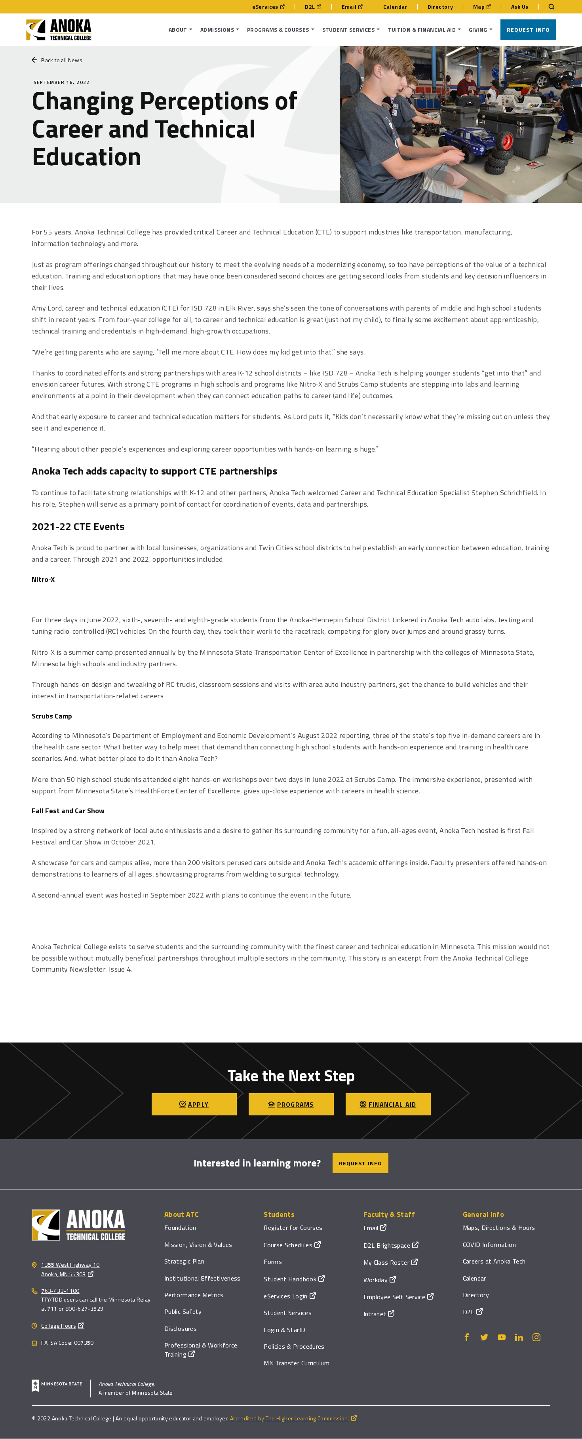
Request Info (528, 29)
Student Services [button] (348, 29)
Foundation (180, 1227)
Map (479, 7)
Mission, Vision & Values (198, 1244)
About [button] (178, 29)
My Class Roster (386, 1262)
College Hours (58, 1325)
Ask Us (519, 7)
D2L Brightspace (386, 1245)
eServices (265, 7)
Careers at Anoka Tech (494, 1261)
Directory (440, 7)
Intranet (374, 1314)
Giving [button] (478, 29)
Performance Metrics (194, 1295)
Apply (198, 1104)
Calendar (395, 7)
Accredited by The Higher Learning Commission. (289, 1418)
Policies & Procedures (294, 1346)
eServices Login (285, 1296)
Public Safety (183, 1311)
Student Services (288, 1312)
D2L (310, 7)
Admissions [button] (217, 29)
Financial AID (393, 1104)
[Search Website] (547, 7)
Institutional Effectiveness (202, 1278)
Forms (273, 1261)
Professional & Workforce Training (201, 1349)
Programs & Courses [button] (278, 29)
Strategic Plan (184, 1261)
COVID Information (489, 1244)
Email (349, 7)
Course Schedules (288, 1245)
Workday (375, 1280)
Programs (295, 1104)
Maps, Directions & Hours (499, 1227)
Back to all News (61, 60)
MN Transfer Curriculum (296, 1363)
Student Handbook (290, 1279)
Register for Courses (293, 1227)
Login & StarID (284, 1329)
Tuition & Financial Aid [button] (422, 29)
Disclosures (180, 1328)
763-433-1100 (60, 1291)
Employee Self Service (394, 1297)
